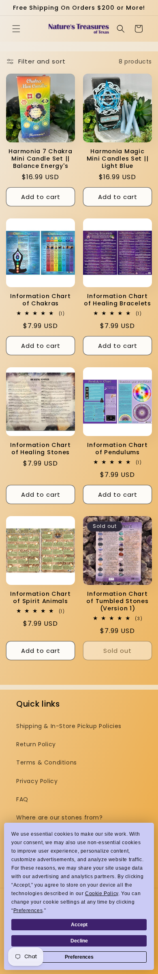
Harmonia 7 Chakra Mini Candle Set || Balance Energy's (40, 158)
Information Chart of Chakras (40, 299)
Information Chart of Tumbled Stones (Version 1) (117, 601)
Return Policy (36, 744)
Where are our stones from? (59, 817)
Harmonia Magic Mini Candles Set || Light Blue (118, 158)
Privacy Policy (37, 781)
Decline (79, 941)
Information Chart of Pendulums (117, 448)
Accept (79, 924)
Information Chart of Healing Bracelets (117, 299)
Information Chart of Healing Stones (40, 448)
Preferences (79, 957)
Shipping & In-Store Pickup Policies (69, 726)
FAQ (22, 799)
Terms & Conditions (46, 762)
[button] (16, 29)
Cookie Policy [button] (101, 893)
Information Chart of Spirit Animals (40, 597)
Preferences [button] (28, 910)
